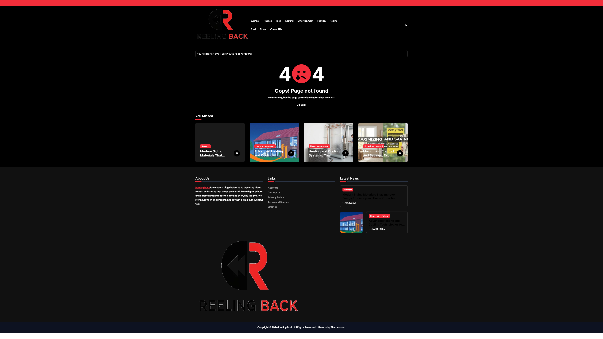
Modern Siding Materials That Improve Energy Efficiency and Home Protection (369, 196)
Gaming (289, 20)
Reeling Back (202, 187)
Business (254, 20)
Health (333, 20)
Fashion (321, 20)
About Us (273, 187)
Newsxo (322, 327)
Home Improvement (265, 146)
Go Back (301, 104)
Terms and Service (278, 202)
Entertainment (305, 20)
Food (253, 29)
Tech (278, 20)
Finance (267, 20)
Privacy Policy (276, 197)
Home (216, 53)
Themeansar (338, 327)
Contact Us (276, 29)
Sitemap (272, 206)
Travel (263, 29)
